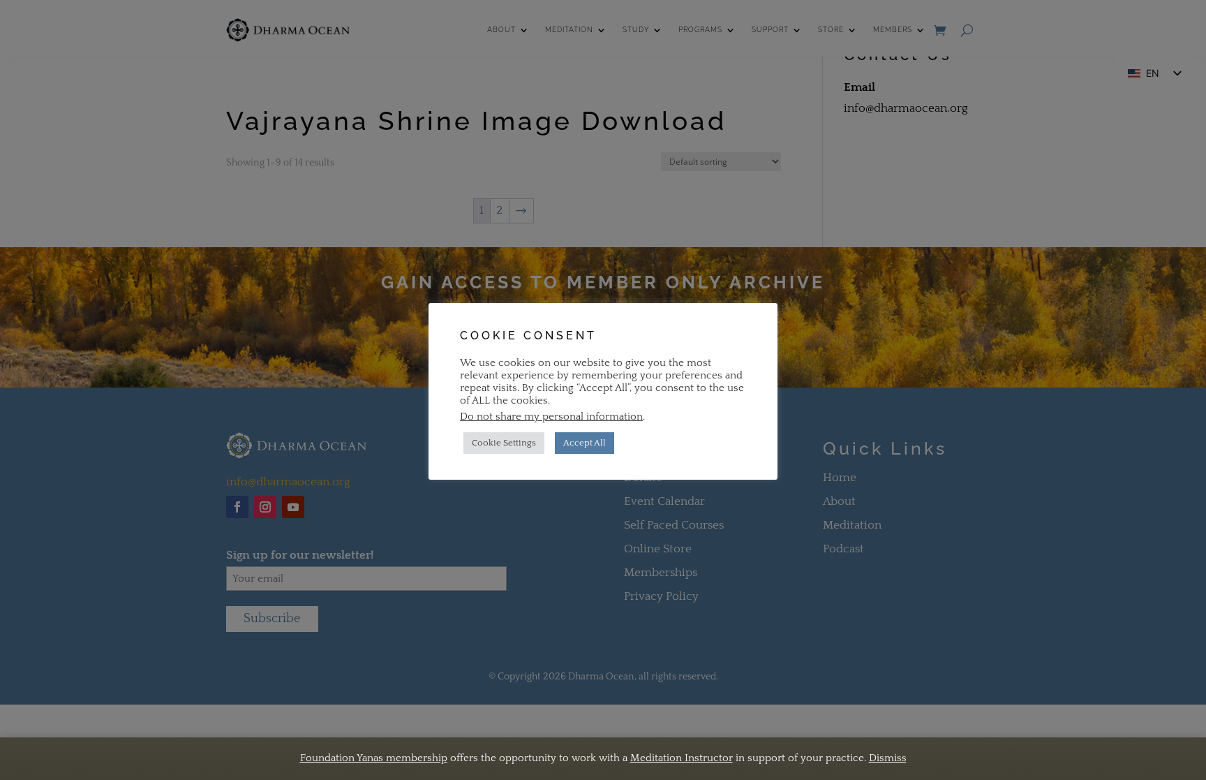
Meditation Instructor (681, 758)
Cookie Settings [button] (504, 443)
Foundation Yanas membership (373, 758)
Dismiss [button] (888, 758)
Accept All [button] (584, 443)
